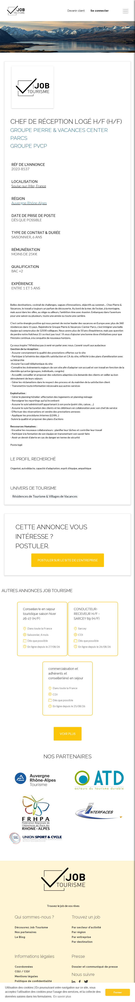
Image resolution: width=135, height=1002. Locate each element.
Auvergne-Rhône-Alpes (29, 203)
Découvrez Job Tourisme (31, 927)
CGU (18, 971)
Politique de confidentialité (33, 981)
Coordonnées (24, 966)
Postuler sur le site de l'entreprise (67, 560)
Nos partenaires (25, 932)
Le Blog (20, 937)
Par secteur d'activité (86, 927)
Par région (79, 932)
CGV (27, 971)
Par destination (82, 941)
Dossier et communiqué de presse (95, 966)
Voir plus (67, 734)
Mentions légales (26, 976)
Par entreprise (81, 937)
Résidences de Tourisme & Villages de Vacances (44, 496)
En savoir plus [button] (62, 996)
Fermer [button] (118, 992)
